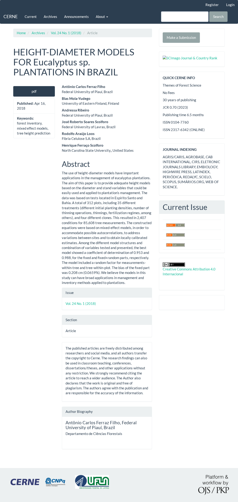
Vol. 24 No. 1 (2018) (66, 33)
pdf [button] (34, 91)
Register (212, 5)
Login (230, 5)
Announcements (76, 16)
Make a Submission (181, 37)
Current (31, 16)
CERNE (10, 16)
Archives (50, 16)
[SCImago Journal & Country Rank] (190, 57)
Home (21, 33)
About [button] (101, 16)
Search (218, 16)
